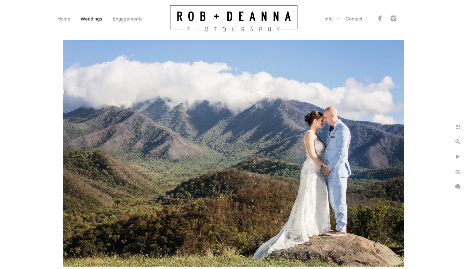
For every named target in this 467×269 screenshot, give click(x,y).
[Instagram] (393, 18)
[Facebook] (380, 18)
